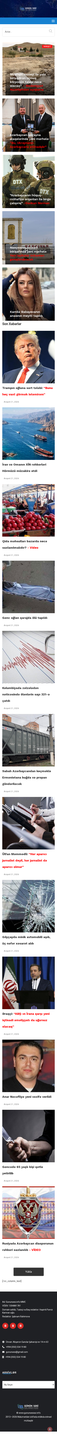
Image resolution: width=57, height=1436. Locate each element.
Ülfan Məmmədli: (24, 860)
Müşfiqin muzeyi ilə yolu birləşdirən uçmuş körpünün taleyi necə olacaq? (28, 81)
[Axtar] (50, 31)
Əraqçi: (26, 1020)
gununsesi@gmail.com (17, 1352)
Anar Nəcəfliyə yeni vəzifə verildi (26, 1097)
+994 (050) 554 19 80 (16, 1347)
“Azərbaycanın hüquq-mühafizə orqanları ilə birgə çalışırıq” (30, 199)
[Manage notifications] (49, 1429)
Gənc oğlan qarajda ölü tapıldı (24, 618)
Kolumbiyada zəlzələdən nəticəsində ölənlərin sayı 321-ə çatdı (26, 694)
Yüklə (28, 1271)
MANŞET (47, 46)
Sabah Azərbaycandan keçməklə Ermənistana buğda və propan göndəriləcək (26, 777)
